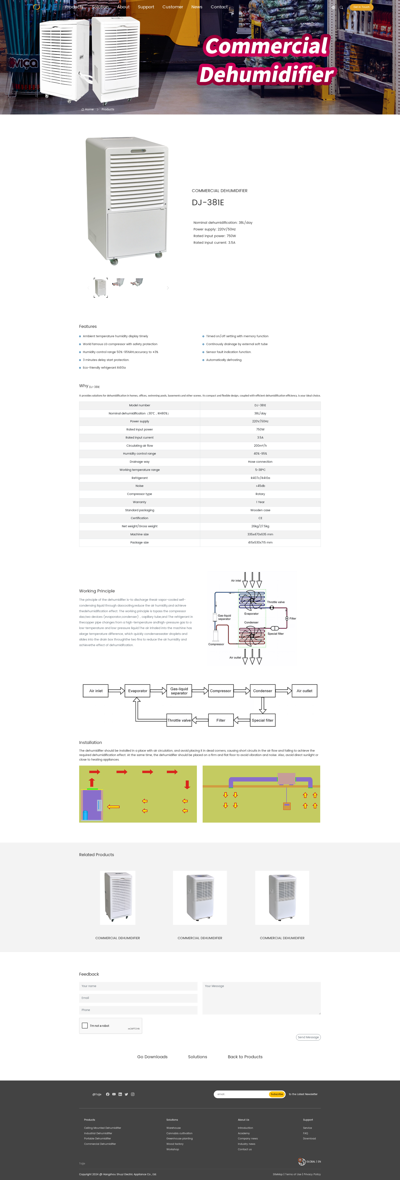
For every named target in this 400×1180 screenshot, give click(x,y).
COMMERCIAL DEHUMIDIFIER (117, 938)
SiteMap (278, 1174)
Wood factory (175, 1144)
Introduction (245, 1128)
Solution (100, 7)
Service (307, 1128)
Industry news (246, 1144)
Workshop (172, 1149)
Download (309, 1138)
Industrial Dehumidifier (98, 1133)
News (196, 7)
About (123, 7)
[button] (168, 287)
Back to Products (245, 1057)
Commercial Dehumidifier (100, 1144)
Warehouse (173, 1128)
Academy (244, 1133)
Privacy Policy (312, 1174)
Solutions (197, 1057)
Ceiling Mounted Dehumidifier (102, 1128)
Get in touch (362, 7)
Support (146, 7)
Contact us (245, 1149)
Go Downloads (152, 1057)
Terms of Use (293, 1174)
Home (89, 109)
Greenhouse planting (179, 1138)
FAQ (305, 1133)
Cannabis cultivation (179, 1133)
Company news (248, 1138)
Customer (172, 7)
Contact (219, 7)
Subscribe (277, 1094)
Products (74, 7)
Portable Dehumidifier (97, 1138)
